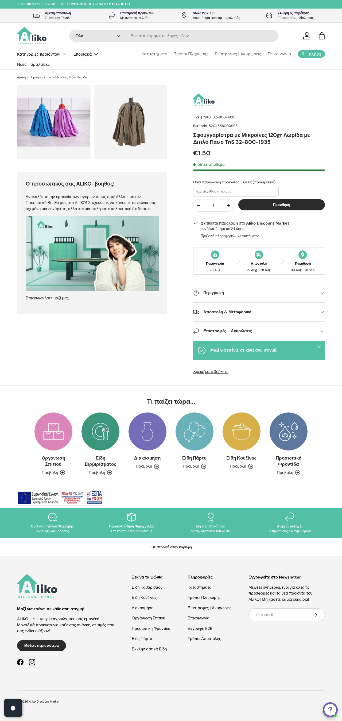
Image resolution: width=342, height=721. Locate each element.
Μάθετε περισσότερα (41, 645)
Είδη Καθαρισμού (147, 587)
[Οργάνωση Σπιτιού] (53, 431)
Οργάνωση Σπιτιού (53, 461)
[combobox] (173, 36)
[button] (322, 36)
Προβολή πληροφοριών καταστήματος (230, 236)
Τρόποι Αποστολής (204, 638)
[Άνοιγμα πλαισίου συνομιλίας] (330, 709)
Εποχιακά (82, 54)
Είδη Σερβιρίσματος (100, 461)
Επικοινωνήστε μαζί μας (47, 298)
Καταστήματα (155, 53)
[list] (93, 123)
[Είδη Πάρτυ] (194, 431)
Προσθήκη (281, 204)
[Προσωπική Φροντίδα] (289, 431)
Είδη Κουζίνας (241, 458)
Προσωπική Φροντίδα (288, 461)
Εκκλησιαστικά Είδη (149, 649)
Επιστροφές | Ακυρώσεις (238, 53)
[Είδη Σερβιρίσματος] (100, 431)
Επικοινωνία (279, 53)
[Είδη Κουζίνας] (242, 431)
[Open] (13, 708)
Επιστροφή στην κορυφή (171, 547)
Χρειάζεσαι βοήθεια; (210, 371)
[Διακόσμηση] (147, 431)
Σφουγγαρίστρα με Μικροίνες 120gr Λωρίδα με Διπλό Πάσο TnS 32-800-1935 (61, 77)
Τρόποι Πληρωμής (191, 53)
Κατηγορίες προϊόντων (38, 54)
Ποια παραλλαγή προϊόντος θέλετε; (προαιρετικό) (234, 182)
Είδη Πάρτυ (194, 458)
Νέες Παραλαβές (33, 64)
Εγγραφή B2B (200, 628)
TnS (196, 117)
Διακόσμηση (147, 458)
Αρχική (21, 77)
